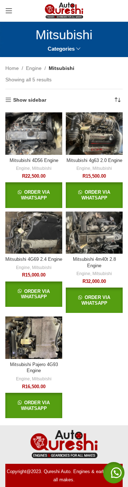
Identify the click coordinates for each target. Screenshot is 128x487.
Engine (34, 68)
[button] (113, 472)
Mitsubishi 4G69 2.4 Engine (33, 259)
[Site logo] (64, 10)
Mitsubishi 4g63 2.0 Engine (94, 160)
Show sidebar (29, 100)
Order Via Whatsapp (35, 195)
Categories (61, 48)
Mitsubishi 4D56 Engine (34, 160)
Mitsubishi (42, 168)
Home (12, 68)
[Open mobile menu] (9, 11)
